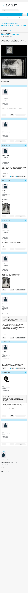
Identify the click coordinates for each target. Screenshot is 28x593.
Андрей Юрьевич (6, 96)
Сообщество (8, 17)
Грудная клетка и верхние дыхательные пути (10, 34)
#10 (25, 420)
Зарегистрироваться (21, 114)
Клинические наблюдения (18, 17)
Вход (19, 0)
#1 (25, 86)
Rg (11, 36)
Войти (12, 114)
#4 (25, 180)
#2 (25, 119)
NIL (3, 383)
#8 (25, 341)
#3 (25, 145)
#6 (25, 253)
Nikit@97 (4, 129)
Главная (2, 17)
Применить (25, 10)
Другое (9, 30)
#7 (25, 293)
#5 (25, 220)
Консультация (3, 82)
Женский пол (10, 29)
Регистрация (24, 0)
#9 (25, 372)
